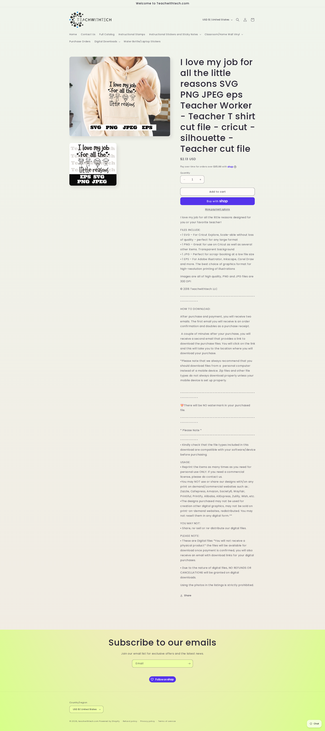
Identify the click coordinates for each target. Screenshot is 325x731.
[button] (175, 34)
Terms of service (167, 721)
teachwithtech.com (88, 721)
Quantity (185, 172)
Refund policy (130, 721)
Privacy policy (147, 721)
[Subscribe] (189, 664)
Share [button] (187, 595)
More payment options (217, 209)
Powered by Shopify (109, 721)
